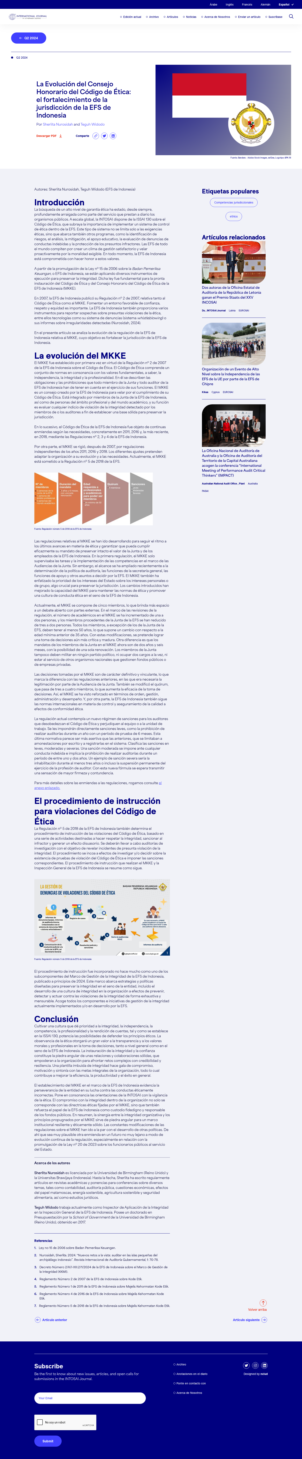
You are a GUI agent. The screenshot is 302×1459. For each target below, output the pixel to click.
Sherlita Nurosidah (58, 124)
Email (39, 1387)
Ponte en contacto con (191, 1383)
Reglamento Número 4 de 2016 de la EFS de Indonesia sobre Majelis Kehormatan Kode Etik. (101, 1296)
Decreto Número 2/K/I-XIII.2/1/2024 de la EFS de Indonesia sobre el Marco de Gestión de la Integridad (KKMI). (103, 1269)
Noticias (191, 17)
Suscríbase (275, 17)
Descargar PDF (46, 136)
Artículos (172, 17)
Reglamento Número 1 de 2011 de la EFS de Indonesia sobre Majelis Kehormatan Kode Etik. (104, 1286)
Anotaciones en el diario (191, 1374)
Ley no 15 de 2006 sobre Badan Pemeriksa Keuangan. (77, 1248)
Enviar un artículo (249, 17)
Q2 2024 (31, 38)
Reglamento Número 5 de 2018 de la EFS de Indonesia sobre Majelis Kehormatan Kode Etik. (104, 1306)
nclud (264, 1374)
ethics (234, 216)
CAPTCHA (44, 1410)
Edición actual (132, 17)
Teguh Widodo (93, 124)
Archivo (154, 17)
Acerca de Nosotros (217, 17)
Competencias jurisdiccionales (233, 202)
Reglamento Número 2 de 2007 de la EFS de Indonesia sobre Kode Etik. (90, 1279)
